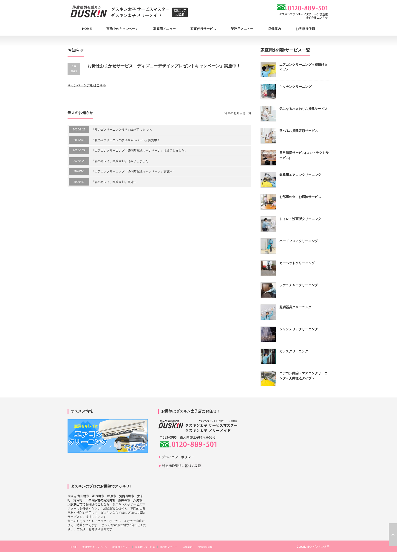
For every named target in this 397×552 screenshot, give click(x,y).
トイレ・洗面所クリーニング (300, 219)
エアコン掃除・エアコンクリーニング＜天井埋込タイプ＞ (303, 375)
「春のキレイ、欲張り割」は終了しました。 (121, 161)
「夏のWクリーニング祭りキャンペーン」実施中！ (126, 140)
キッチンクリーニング (295, 86)
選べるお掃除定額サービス (298, 130)
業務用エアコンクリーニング (300, 175)
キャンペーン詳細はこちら (87, 85)
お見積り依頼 (305, 29)
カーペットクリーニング (297, 263)
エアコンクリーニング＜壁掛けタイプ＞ (303, 67)
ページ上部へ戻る (393, 534)
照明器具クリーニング (295, 307)
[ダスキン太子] (129, 11)
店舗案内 (274, 29)
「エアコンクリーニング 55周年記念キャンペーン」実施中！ (134, 171)
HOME (87, 29)
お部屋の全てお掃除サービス (300, 197)
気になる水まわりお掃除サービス (303, 108)
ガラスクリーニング (293, 351)
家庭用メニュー (164, 29)
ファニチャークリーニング (298, 285)
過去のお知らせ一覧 (237, 113)
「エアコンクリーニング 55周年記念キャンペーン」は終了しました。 (139, 150)
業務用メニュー (242, 29)
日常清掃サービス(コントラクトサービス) (304, 155)
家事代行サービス (203, 29)
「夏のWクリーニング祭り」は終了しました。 (123, 129)
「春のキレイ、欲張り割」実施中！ (115, 182)
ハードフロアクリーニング (298, 241)
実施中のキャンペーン (122, 29)
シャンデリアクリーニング (298, 329)
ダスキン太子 (321, 546)
